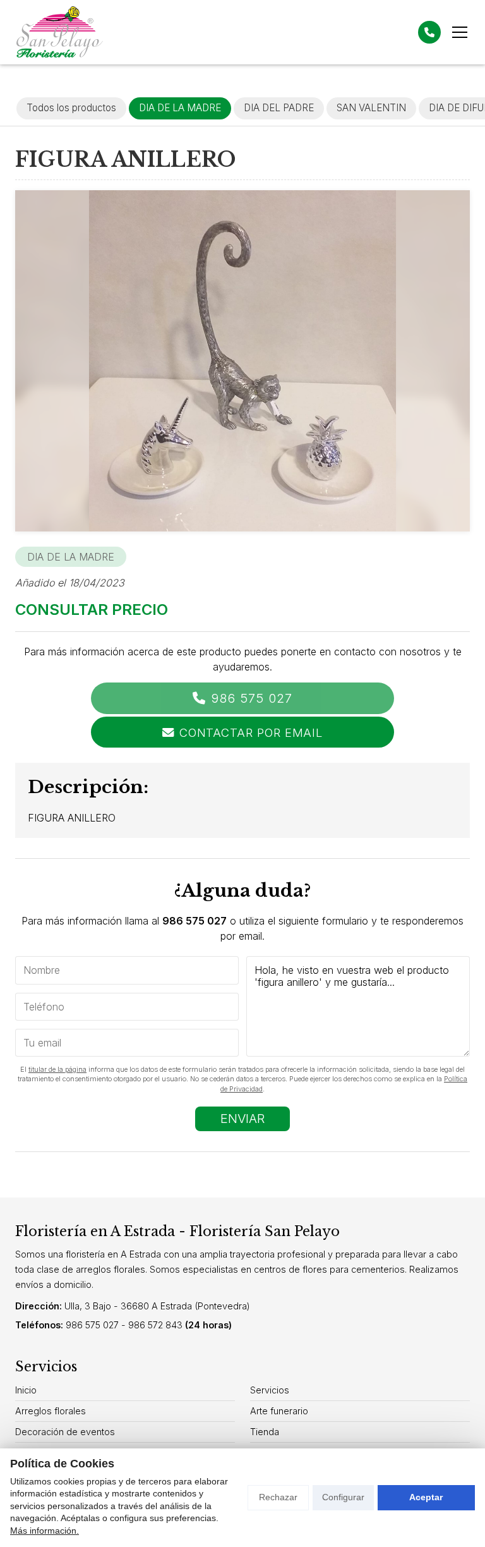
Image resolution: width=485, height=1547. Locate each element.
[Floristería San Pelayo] (59, 32)
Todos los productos (71, 108)
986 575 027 (251, 698)
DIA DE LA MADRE (70, 556)
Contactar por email (251, 732)
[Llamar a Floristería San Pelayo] (429, 32)
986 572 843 (155, 1325)
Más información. (44, 1531)
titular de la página (57, 1069)
